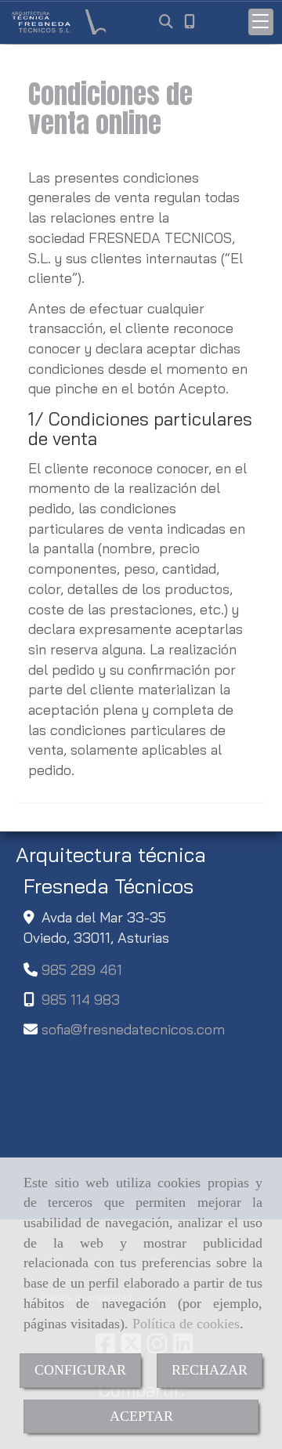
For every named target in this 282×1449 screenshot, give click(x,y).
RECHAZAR (210, 1370)
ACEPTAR (141, 1416)
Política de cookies (186, 1323)
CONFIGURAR (80, 1370)
